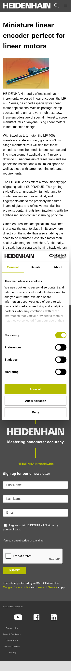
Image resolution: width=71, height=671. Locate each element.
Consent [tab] (13, 267)
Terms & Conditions (12, 634)
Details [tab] (35, 267)
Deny (35, 412)
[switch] (60, 347)
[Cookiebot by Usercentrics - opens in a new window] (50, 256)
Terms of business (12, 646)
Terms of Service (46, 587)
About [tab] (58, 267)
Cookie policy (12, 640)
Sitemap (13, 652)
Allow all (35, 389)
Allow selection (35, 400)
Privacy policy (12, 628)
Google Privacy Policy (16, 587)
